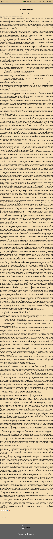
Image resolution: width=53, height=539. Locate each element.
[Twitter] (3, 510)
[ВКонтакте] (1, 510)
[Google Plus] (9, 510)
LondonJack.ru (26, 534)
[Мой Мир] (7, 510)
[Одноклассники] (5, 510)
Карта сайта (4, 519)
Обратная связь (27, 529)
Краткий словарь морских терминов (10, 517)
